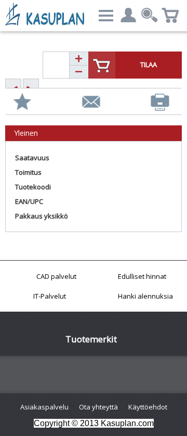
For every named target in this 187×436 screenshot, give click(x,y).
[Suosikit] (22, 101)
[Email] (91, 102)
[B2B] (46, 14)
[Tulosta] (160, 102)
